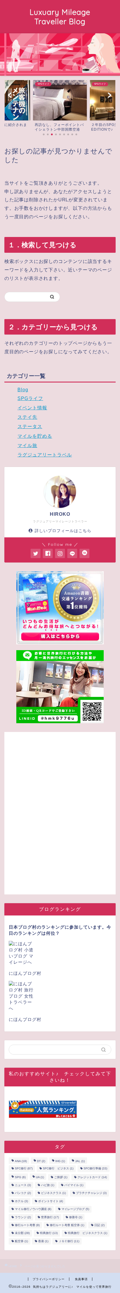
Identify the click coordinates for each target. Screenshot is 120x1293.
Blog (22, 389)
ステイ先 (27, 417)
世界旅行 (50, 1217)
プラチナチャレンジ (91, 1193)
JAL (80, 1161)
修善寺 (75, 1217)
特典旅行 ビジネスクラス (87, 1233)
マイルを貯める (34, 436)
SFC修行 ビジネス (58, 1168)
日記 (99, 1225)
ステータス (29, 426)
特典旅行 (49, 1233)
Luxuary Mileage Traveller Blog (60, 16)
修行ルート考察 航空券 (67, 1225)
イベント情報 (32, 407)
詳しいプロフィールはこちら (63, 531)
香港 (43, 1241)
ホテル (21, 1201)
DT (41, 1161)
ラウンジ (23, 1217)
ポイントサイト (50, 1201)
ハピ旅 (47, 1185)
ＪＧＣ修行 (69, 1241)
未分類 (22, 1233)
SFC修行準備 (95, 1168)
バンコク (23, 1193)
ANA (21, 1161)
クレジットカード (92, 1177)
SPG (20, 1177)
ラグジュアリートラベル (44, 454)
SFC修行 (24, 1168)
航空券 (21, 1241)
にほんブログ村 (25, 973)
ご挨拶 (60, 1177)
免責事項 (81, 1279)
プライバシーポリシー (49, 1279)
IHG (60, 1161)
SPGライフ (30, 398)
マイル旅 (27, 445)
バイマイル (73, 1185)
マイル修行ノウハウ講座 (33, 1209)
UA (40, 1177)
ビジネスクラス (53, 1193)
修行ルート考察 (27, 1225)
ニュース (23, 1185)
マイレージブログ (75, 1209)
